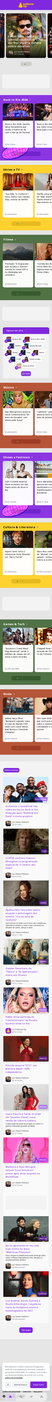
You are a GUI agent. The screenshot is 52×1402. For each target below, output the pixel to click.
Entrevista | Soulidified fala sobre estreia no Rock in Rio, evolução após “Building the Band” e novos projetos (22, 811)
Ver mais (26, 1330)
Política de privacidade (11, 1391)
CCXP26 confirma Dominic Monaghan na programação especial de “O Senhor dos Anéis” (22, 863)
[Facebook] (4, 1396)
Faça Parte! (38, 1391)
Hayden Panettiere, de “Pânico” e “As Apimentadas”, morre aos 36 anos (23, 972)
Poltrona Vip (21, 1029)
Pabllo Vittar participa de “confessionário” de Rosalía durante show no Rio (22, 1020)
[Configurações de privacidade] (8, 1385)
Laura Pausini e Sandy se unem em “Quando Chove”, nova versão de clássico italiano (24, 1117)
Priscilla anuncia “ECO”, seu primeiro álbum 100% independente (22, 1069)
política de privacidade (14, 1378)
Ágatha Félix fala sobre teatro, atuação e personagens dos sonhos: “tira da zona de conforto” (23, 914)
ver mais (26, 373)
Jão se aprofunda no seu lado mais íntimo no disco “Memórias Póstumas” (23, 1249)
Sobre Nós (27, 1391)
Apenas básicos (20, 1385)
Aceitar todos (38, 1385)
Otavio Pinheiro (22, 822)
